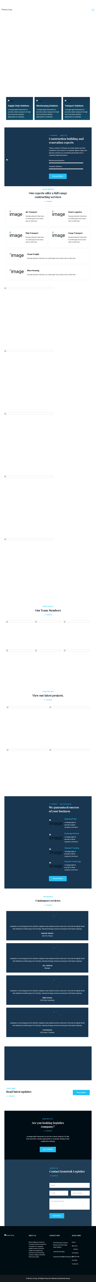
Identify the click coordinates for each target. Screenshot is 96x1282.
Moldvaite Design (64, 1278)
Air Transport (31, 212)
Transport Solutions (74, 106)
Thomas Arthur (48, 658)
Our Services (62, 10)
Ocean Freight (33, 254)
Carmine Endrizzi (19, 629)
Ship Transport (32, 233)
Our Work (72, 10)
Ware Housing (33, 270)
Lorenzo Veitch (19, 658)
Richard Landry (48, 629)
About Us (41, 10)
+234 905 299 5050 (32, 2)
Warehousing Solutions (47, 106)
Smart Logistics (75, 212)
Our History (51, 10)
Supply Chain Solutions (18, 106)
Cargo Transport (75, 233)
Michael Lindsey (77, 629)
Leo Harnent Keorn (77, 658)
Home (34, 10)
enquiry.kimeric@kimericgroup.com (13, 2)
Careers (75, 1249)
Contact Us (81, 10)
